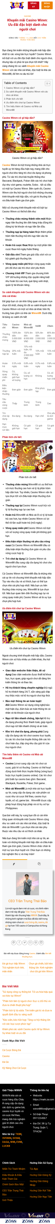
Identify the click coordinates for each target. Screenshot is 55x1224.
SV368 (16, 1138)
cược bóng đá (30, 922)
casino (41, 922)
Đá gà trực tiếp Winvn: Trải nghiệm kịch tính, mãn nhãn (13, 967)
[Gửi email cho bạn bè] (30, 942)
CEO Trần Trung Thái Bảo (33, 39)
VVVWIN (6, 1138)
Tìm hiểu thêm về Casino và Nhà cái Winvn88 (24, 108)
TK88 (18, 1134)
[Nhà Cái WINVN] (17, 5)
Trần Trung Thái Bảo (35, 912)
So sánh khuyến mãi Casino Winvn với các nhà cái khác (27, 93)
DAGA (5, 1142)
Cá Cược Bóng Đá (11, 1050)
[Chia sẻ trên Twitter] (24, 942)
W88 (12, 1142)
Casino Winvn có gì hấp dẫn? (20, 88)
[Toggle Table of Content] (46, 83)
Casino (27, 16)
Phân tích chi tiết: (14, 99)
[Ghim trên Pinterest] (35, 942)
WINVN (34, 915)
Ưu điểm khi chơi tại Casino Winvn (23, 102)
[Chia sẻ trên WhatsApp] (13, 942)
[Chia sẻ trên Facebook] (19, 942)
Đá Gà (5, 1062)
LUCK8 (6, 1146)
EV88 (19, 1142)
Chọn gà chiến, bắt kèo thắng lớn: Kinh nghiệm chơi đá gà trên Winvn (41, 967)
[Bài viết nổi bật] (40, 864)
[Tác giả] (14, 864)
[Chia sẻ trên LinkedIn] (41, 942)
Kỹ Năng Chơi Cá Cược (14, 1068)
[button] (4, 5)
